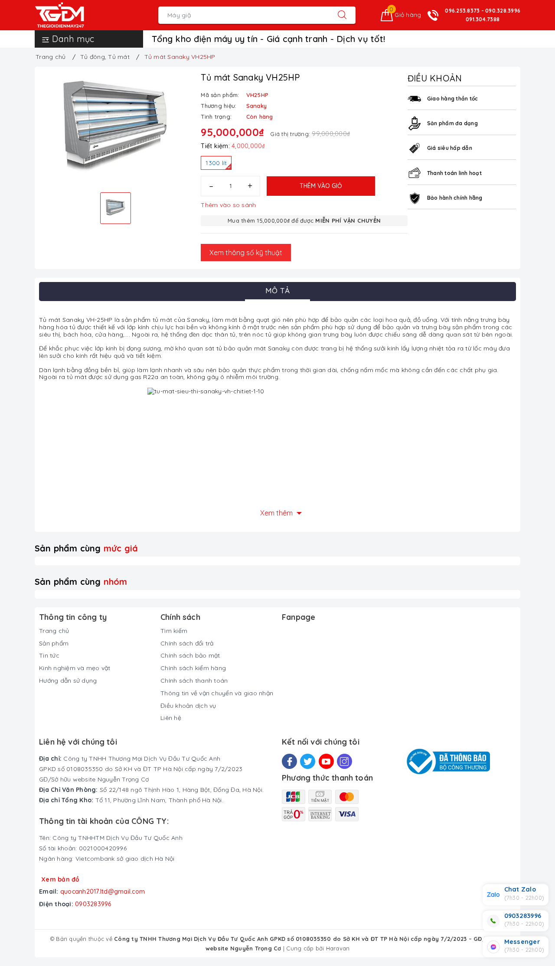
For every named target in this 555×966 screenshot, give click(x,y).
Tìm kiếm (173, 631)
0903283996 (93, 904)
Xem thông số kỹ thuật (245, 252)
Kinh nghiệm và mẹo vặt (75, 668)
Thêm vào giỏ (321, 186)
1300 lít (216, 163)
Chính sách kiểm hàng (193, 668)
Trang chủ (54, 631)
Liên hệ (170, 718)
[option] (115, 128)
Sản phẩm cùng (86, 548)
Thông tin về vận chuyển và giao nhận (216, 693)
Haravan (338, 948)
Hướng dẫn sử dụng (68, 680)
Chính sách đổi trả (187, 643)
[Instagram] (344, 761)
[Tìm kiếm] (342, 15)
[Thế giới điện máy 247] (73, 15)
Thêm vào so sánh (228, 205)
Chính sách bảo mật (190, 655)
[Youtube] (326, 761)
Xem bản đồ (60, 879)
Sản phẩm (54, 643)
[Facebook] (289, 761)
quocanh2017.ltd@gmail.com (102, 891)
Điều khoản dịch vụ (188, 706)
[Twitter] (307, 761)
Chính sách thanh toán (194, 680)
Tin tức (49, 655)
